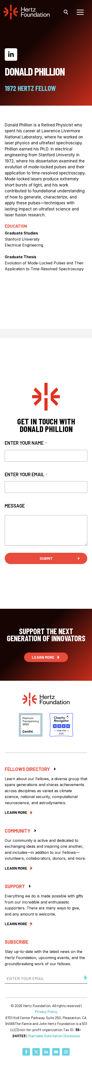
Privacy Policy (46, 1011)
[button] (66, 11)
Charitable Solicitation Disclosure (54, 1035)
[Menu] (80, 11)
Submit (46, 558)
